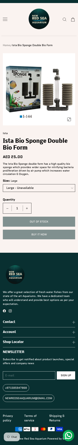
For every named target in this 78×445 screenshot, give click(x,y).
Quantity (9, 199)
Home (6, 45)
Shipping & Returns (56, 418)
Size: (6, 180)
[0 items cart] (73, 19)
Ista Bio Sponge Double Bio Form (32, 45)
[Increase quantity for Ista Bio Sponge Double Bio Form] (27, 208)
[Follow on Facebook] (4, 311)
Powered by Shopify (59, 438)
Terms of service (30, 418)
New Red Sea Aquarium (32, 438)
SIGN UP (66, 375)
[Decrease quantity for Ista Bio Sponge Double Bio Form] (7, 208)
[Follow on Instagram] (10, 311)
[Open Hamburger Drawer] (5, 19)
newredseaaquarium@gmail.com (28, 398)
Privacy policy (8, 418)
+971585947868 (16, 388)
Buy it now (39, 234)
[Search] (64, 19)
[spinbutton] (17, 208)
